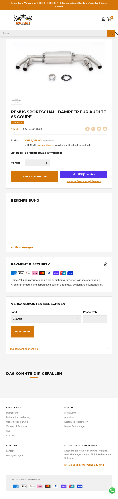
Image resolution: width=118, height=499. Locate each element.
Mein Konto (70, 412)
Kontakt (10, 451)
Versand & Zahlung (16, 426)
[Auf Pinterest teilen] (93, 128)
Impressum (12, 412)
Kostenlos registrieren (76, 421)
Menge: (15, 162)
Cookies (10, 435)
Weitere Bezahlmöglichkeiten (84, 181)
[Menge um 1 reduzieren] (28, 163)
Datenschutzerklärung (18, 417)
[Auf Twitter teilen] (99, 128)
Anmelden (69, 417)
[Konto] (103, 19)
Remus (15, 129)
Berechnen (22, 331)
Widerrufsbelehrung (17, 421)
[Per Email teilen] (105, 128)
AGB (8, 431)
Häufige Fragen (14, 455)
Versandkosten (46, 145)
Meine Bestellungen (75, 426)
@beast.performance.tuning (86, 464)
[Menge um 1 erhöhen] (46, 163)
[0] (109, 19)
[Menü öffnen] (7, 19)
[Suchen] (111, 33)
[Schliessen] (116, 33)
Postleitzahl (90, 312)
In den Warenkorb (34, 176)
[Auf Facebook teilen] (87, 128)
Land (14, 312)
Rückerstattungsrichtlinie (24, 348)
